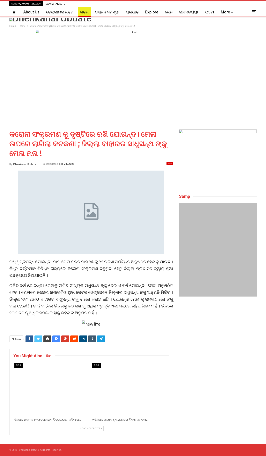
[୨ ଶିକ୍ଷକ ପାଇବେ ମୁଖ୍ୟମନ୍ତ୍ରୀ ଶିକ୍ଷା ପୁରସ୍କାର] (130, 389)
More (225, 12)
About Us (31, 12)
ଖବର (84, 12)
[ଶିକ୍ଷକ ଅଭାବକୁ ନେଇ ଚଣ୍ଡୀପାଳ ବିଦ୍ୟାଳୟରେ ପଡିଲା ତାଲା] (52, 389)
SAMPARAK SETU (55, 3)
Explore (151, 12)
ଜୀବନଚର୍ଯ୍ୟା (188, 12)
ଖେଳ (169, 12)
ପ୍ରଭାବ (132, 12)
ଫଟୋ (209, 12)
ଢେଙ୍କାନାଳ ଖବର (59, 12)
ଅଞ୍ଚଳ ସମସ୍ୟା (107, 12)
